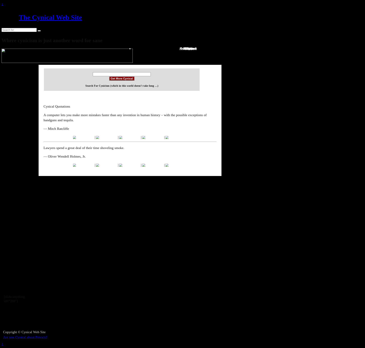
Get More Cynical (122, 78)
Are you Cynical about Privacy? (25, 337)
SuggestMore (190, 49)
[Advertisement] (126, 318)
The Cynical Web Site (50, 17)
